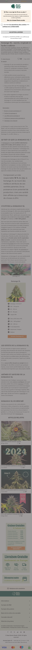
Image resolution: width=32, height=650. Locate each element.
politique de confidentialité (11, 26)
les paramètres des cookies (17, 24)
